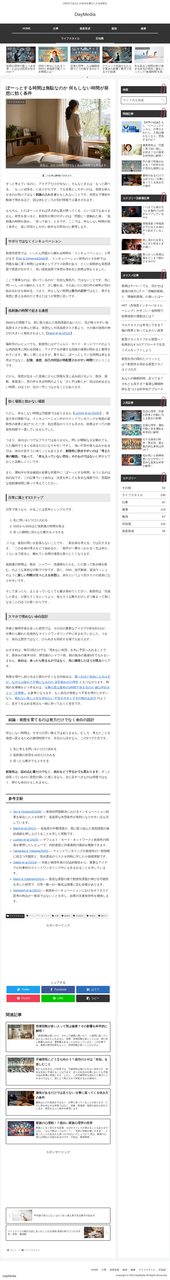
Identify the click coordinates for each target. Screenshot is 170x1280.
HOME (94, 1269)
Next (167, 60)
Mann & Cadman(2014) (28, 879)
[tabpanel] (21, 59)
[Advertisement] (58, 951)
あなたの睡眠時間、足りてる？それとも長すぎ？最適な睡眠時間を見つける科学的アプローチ (142, 384)
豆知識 (143, 524)
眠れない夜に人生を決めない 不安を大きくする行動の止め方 (55, 698)
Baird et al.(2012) (59, 333)
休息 (57, 916)
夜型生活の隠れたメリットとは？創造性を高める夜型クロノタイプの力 (142, 364)
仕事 (143, 502)
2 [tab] (87, 77)
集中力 (104, 916)
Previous (2, 60)
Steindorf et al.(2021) (27, 890)
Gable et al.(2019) (25, 862)
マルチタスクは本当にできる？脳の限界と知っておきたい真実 (142, 327)
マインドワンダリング (39, 916)
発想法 (92, 916)
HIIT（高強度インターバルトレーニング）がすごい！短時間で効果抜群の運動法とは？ (142, 311)
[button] (163, 100)
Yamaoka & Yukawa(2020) (30, 851)
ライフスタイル (17, 916)
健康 (143, 509)
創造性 (67, 916)
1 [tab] (82, 77)
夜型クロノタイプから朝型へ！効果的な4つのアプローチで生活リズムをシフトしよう (143, 345)
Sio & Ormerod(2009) (32, 258)
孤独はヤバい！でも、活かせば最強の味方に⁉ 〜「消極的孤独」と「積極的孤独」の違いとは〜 (144, 291)
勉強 (143, 516)
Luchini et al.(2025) (87, 413)
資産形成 (143, 531)
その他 (143, 488)
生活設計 (80, 916)
